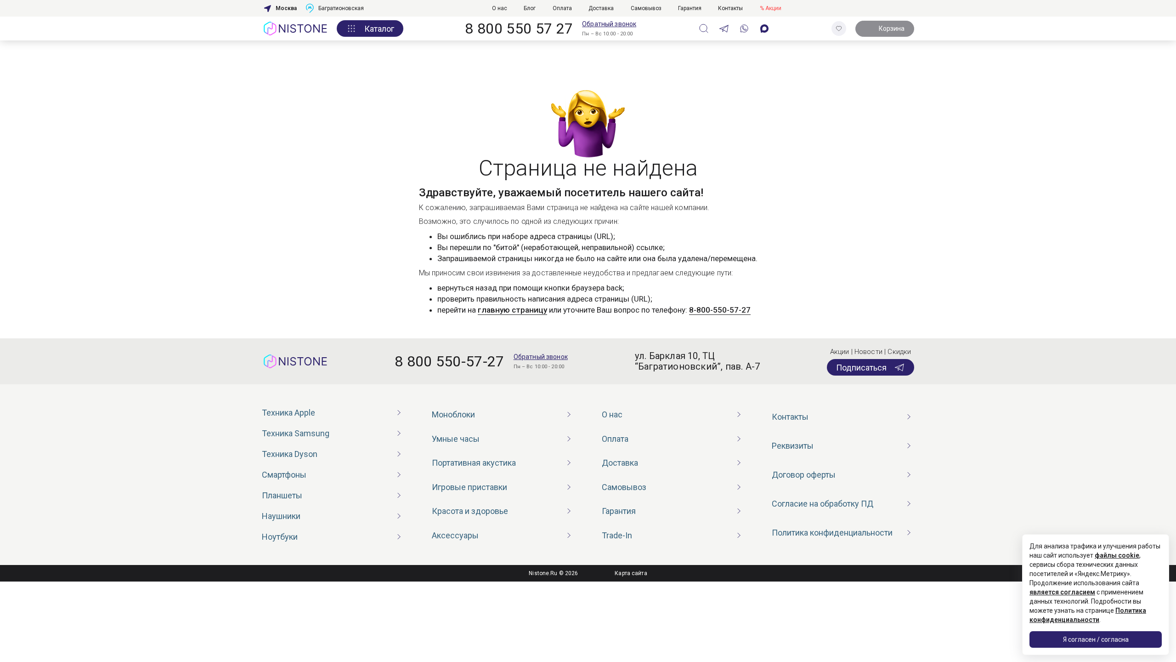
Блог (530, 8)
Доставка (601, 8)
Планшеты (282, 495)
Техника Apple (288, 412)
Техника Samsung (295, 433)
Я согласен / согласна (1096, 639)
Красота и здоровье (470, 511)
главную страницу (512, 309)
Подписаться (861, 367)
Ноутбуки (280, 537)
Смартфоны (284, 474)
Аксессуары (455, 535)
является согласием (1062, 592)
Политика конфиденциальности (832, 532)
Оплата (562, 8)
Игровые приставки (469, 487)
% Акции (770, 8)
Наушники (281, 516)
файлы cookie (1117, 555)
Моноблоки (453, 414)
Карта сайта (631, 573)
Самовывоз (646, 8)
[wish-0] (838, 28)
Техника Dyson (289, 454)
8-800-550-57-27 (720, 309)
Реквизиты (793, 446)
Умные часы (456, 439)
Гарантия (689, 8)
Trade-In (617, 535)
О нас (499, 8)
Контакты (730, 8)
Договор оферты (804, 474)
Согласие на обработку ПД (822, 503)
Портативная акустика (474, 463)
